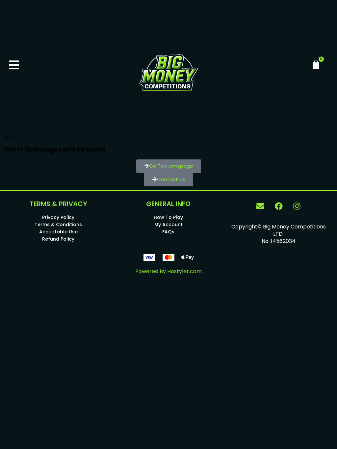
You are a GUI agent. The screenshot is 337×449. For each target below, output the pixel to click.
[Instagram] (296, 206)
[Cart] (316, 64)
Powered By (168, 271)
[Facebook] (278, 206)
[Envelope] (260, 206)
